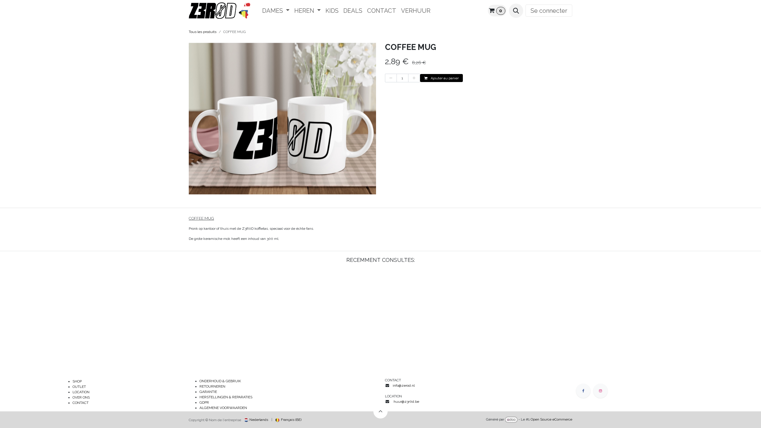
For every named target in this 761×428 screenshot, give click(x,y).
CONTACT (81, 403)
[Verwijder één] (391, 78)
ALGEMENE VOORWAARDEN (223, 408)
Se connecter (549, 10)
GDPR (204, 402)
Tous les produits (202, 32)
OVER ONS (81, 397)
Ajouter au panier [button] (444, 78)
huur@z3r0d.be (406, 401)
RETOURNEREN (212, 386)
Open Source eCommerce (551, 420)
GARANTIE (208, 392)
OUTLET (79, 387)
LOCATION (81, 392)
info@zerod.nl (404, 385)
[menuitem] (276, 11)
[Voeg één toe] (414, 78)
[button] (516, 11)
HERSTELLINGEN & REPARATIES (226, 397)
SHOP (77, 381)
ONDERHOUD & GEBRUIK (221, 381)
